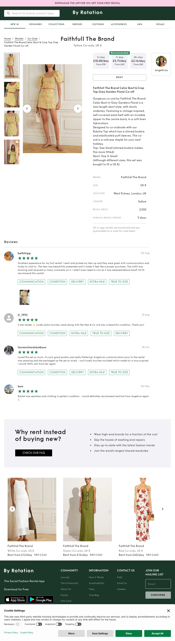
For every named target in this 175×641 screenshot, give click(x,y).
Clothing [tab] (98, 24)
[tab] (14, 24)
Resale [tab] (160, 24)
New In (15, 24)
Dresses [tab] (77, 24)
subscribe (158, 595)
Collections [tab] (56, 24)
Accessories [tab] (119, 24)
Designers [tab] (35, 24)
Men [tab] (139, 24)
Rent (119, 77)
